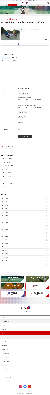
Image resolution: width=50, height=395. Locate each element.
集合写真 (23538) (5, 186)
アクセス (38, 5)
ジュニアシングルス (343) (7, 165)
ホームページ (25, 136)
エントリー (13, 5)
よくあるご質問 (5, 361)
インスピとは (5, 5)
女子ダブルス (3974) (6, 172)
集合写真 (8, 19)
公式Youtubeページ (29, 386)
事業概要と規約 (5, 353)
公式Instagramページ (20, 386)
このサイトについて (6, 373)
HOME (1, 14)
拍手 (47, 39)
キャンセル (46, 5)
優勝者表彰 (21, 5)
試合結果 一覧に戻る (9, 146)
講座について (30, 5)
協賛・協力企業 (5, 369)
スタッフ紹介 (5, 357)
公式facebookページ (25, 386)
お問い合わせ (5, 365)
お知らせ (4, 325)
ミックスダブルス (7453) (7, 176)
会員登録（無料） (6, 377)
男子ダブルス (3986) (6, 169)
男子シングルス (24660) (7, 158)
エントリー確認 (5, 380)
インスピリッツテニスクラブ (25, 3)
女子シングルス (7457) (7, 162)
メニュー (48, 3)
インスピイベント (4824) (7, 183)
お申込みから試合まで (8, 321)
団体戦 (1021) (5, 179)
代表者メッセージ (6, 349)
